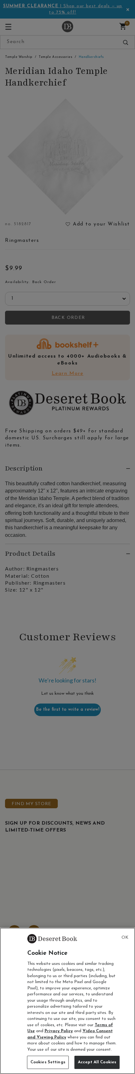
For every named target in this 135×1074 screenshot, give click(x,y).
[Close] (125, 938)
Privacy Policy (59, 1031)
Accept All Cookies (97, 1062)
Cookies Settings (47, 1062)
